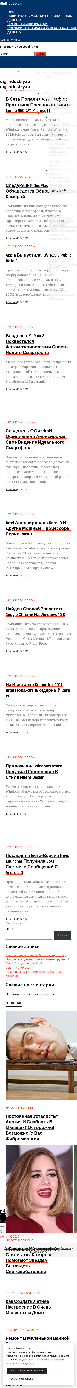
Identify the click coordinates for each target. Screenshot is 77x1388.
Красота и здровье (57, 114)
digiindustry (11, 152)
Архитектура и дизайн (54, 95)
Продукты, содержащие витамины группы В (37, 959)
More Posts (13, 923)
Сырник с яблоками (19, 968)
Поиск (10, 929)
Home (10, 12)
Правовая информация (27, 24)
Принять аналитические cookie (26, 1370)
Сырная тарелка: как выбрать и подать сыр (36, 955)
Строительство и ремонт (56, 75)
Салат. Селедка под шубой (24, 963)
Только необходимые (21, 1378)
